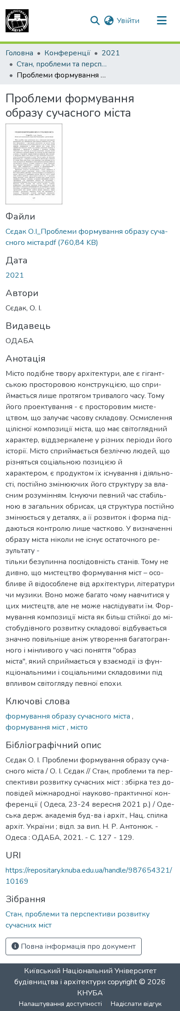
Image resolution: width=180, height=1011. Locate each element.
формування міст (36, 727)
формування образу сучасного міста (69, 716)
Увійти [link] (128, 21)
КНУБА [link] (90, 993)
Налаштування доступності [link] (60, 1003)
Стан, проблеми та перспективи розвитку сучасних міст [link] (63, 64)
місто (79, 727)
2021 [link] (111, 53)
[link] (90, 237)
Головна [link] (19, 53)
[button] (17, 20)
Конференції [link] (67, 53)
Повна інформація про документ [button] (77, 946)
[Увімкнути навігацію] (161, 21)
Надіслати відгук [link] (136, 1003)
